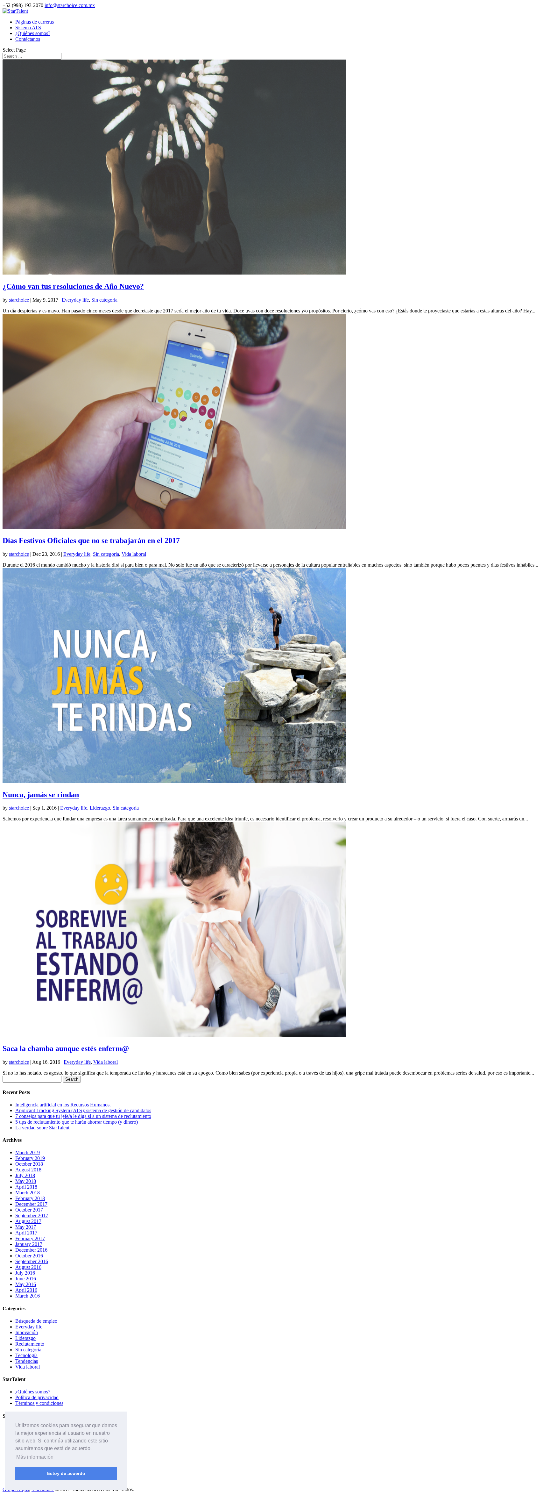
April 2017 (26, 1232)
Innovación (26, 1332)
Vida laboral (134, 554)
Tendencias (26, 1361)
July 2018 (25, 1175)
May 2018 (25, 1181)
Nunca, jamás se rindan (41, 794)
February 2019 (30, 1158)
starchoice (19, 300)
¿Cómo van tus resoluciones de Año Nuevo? (73, 286)
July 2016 (25, 1273)
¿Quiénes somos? (32, 33)
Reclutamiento (29, 1344)
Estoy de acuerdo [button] (66, 1473)
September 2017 (31, 1215)
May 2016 (25, 1284)
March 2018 (27, 1192)
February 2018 (30, 1198)
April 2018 (26, 1187)
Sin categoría (104, 300)
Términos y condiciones (39, 1403)
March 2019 (27, 1152)
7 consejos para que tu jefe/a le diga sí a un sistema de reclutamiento (83, 1116)
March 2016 (27, 1295)
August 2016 (28, 1267)
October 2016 (29, 1255)
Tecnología (26, 1355)
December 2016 (31, 1250)
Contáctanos (27, 39)
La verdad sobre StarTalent (42, 1127)
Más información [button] (34, 1457)
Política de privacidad (37, 1397)
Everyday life (75, 300)
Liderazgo (100, 808)
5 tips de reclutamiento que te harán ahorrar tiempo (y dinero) (76, 1122)
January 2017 (28, 1244)
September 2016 (31, 1261)
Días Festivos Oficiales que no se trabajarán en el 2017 (91, 540)
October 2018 (29, 1164)
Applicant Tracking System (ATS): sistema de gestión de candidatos (83, 1110)
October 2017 (29, 1209)
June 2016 (25, 1278)
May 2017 (25, 1227)
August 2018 (28, 1169)
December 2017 (31, 1204)
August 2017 (28, 1221)
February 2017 (30, 1238)
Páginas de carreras (34, 22)
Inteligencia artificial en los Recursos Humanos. (63, 1104)
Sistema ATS (28, 27)
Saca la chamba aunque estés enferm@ (66, 1048)
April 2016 (26, 1290)
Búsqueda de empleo (36, 1321)
